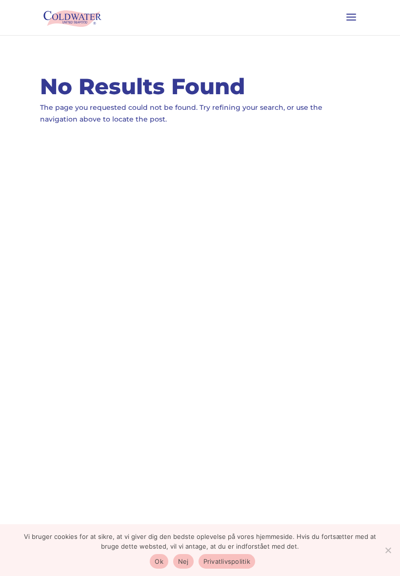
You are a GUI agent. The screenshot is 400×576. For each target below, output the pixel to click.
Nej (183, 561)
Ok (159, 561)
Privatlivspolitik (226, 561)
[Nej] (388, 550)
